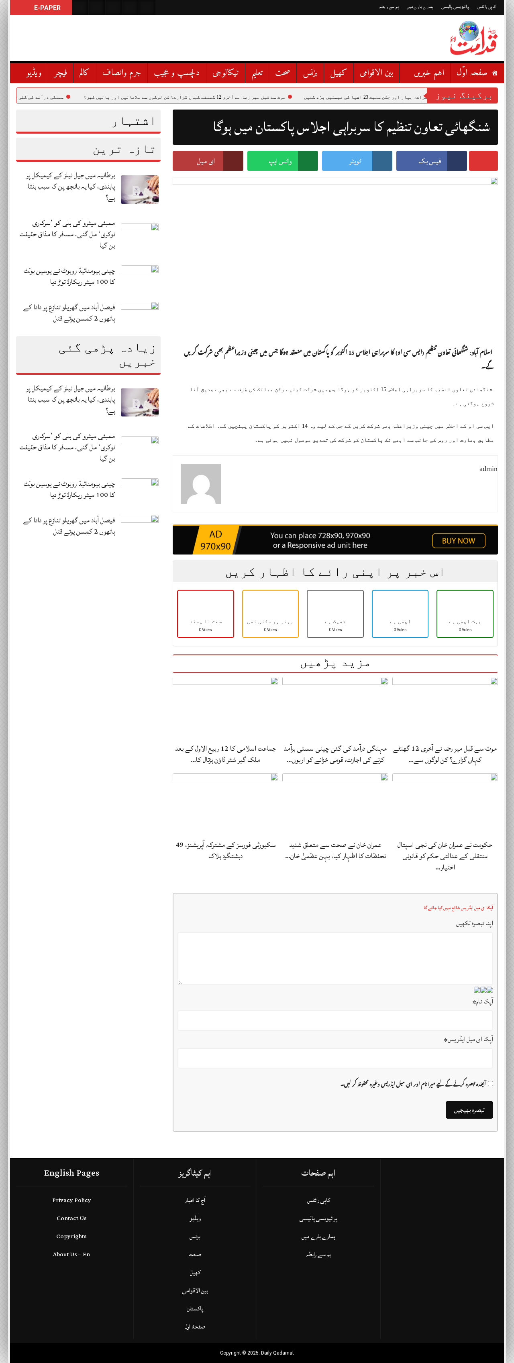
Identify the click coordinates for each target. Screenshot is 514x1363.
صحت (282, 73)
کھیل (338, 73)
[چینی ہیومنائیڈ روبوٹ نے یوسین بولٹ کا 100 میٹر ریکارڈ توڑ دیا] (140, 279)
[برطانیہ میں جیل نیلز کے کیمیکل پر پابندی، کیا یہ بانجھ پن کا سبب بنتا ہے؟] (140, 189)
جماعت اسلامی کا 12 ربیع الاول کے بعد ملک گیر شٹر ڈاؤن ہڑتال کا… (225, 754)
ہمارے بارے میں (420, 6)
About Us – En (71, 1254)
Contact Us (72, 1218)
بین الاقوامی (376, 73)
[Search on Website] (80, 7)
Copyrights (71, 1236)
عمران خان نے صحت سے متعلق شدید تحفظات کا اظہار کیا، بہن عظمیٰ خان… (335, 850)
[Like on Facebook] (97, 7)
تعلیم (257, 73)
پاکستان (195, 1308)
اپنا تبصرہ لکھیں (474, 923)
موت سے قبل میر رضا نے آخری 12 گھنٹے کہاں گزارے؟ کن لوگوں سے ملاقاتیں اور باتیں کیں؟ (216, 97)
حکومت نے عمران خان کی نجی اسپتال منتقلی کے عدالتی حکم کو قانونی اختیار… (445, 856)
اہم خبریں (429, 73)
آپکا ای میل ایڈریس (468, 1039)
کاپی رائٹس (486, 6)
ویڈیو (34, 73)
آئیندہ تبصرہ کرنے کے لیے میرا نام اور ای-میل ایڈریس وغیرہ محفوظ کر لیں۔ (413, 1084)
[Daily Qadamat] (474, 38)
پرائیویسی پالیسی (455, 6)
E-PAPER (47, 8)
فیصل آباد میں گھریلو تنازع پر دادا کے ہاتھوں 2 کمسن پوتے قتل (69, 312)
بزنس (310, 73)
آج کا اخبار (195, 1200)
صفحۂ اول (195, 1327)
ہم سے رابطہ (389, 6)
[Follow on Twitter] (114, 7)
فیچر (60, 73)
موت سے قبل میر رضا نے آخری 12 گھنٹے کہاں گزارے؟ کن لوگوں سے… (445, 754)
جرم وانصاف (121, 73)
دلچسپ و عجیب (177, 73)
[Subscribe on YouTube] (130, 7)
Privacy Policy (71, 1200)
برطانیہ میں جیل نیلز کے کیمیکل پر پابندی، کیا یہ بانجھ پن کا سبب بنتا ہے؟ (70, 186)
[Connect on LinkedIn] (147, 7)
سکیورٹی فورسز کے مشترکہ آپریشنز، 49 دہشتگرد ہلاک (225, 850)
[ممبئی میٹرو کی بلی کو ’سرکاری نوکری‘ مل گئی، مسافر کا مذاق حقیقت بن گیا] (140, 237)
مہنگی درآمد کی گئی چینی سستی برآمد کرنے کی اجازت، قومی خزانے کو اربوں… (335, 754)
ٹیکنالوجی (225, 73)
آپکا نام (482, 1001)
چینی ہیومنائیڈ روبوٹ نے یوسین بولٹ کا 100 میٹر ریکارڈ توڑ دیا (69, 276)
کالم (85, 73)
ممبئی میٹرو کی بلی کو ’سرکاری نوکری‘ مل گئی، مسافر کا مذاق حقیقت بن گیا (67, 234)
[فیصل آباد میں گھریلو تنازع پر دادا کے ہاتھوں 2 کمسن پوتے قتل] (140, 315)
